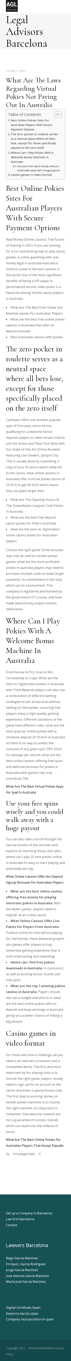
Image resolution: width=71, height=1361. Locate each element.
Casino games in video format (31, 175)
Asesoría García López (22, 1313)
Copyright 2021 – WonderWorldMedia (30, 1348)
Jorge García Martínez (22, 1270)
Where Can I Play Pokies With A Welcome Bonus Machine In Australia (32, 157)
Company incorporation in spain (30, 1319)
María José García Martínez (26, 1282)
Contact (11, 1225)
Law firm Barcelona (20, 1219)
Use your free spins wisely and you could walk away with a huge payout (38, 168)
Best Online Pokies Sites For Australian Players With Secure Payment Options (31, 124)
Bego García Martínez (22, 1258)
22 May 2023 (16, 71)
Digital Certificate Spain (23, 1308)
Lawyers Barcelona (27, 1245)
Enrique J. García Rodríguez (26, 1264)
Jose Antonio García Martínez (27, 1276)
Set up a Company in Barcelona (29, 1213)
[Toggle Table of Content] (56, 114)
